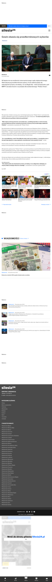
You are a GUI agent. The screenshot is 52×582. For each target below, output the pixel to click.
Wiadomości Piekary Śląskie (8, 465)
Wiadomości (4, 272)
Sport (3, 414)
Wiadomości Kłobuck (7, 455)
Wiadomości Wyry (6, 496)
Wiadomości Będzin (6, 425)
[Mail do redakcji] (49, 75)
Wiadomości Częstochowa (8, 439)
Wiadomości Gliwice (6, 443)
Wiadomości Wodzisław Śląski (9, 492)
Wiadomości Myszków (7, 461)
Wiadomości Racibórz (7, 469)
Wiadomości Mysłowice (7, 459)
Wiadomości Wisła (6, 490)
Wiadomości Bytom (6, 429)
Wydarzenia (4, 409)
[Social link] (27, 511)
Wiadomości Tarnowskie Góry (9, 485)
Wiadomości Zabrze (6, 498)
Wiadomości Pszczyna (7, 467)
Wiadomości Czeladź (7, 437)
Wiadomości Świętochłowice (9, 481)
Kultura (3, 413)
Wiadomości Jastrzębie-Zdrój (9, 447)
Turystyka (4, 416)
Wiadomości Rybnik (6, 475)
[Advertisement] (26, 13)
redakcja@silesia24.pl (10, 395)
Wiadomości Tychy (6, 486)
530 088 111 (9, 393)
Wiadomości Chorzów (7, 431)
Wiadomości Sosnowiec (7, 479)
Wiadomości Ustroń (6, 488)
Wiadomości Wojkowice (7, 494)
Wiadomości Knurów (7, 453)
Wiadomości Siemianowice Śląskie (10, 477)
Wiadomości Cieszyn (7, 433)
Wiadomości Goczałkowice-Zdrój (9, 445)
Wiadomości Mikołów (7, 463)
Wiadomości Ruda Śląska (8, 473)
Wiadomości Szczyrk (7, 483)
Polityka (3, 411)
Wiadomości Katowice (7, 451)
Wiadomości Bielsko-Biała (8, 427)
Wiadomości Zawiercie (7, 500)
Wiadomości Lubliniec (7, 457)
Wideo (3, 403)
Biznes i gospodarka (6, 405)
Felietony (4, 407)
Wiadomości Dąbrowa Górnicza (9, 441)
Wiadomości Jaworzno (7, 449)
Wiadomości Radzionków (8, 471)
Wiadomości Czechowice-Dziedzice (10, 435)
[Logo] (8, 31)
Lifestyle (4, 418)
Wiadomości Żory (6, 502)
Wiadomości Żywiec (6, 504)
